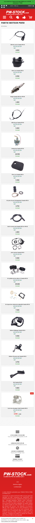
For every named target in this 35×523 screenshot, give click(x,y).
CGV (17, 482)
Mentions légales (17, 484)
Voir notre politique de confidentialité (15, 520)
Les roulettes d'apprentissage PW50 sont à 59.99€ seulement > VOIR (17, 2)
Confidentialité (17, 487)
